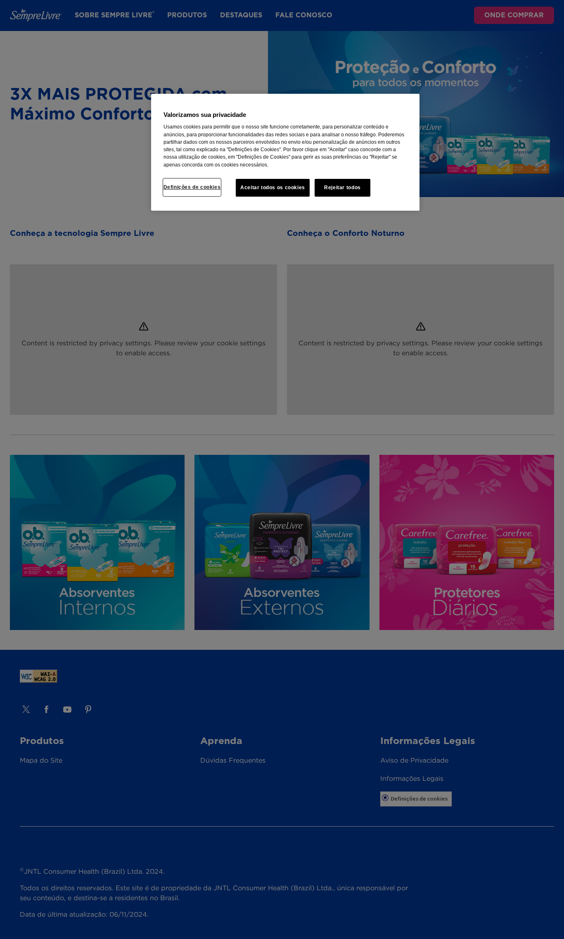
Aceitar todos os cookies (272, 187)
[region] (285, 152)
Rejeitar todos (342, 187)
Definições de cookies (192, 187)
